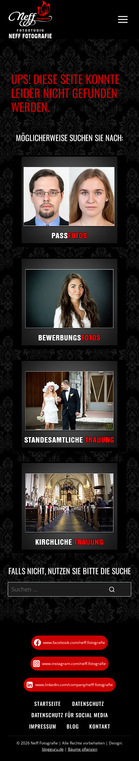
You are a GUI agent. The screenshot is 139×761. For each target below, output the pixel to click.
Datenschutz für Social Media (69, 715)
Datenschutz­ (88, 703)
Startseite (47, 703)
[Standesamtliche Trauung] (69, 405)
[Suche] (112, 589)
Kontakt (99, 726)
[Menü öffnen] (122, 19)
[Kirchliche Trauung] (69, 507)
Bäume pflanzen (82, 749)
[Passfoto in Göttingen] (69, 201)
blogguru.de (53, 749)
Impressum (42, 726)
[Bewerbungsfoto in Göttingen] (69, 303)
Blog (73, 726)
